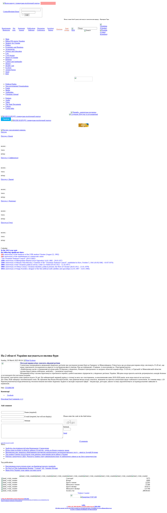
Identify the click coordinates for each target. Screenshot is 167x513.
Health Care (9, 66)
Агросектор (10, 49)
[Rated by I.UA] (75, 497)
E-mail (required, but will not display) (38, 416)
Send (65, 433)
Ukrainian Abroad (11, 94)
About (17, 12)
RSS (7, 74)
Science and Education (13, 51)
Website (27, 421)
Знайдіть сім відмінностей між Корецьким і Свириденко (27, 448)
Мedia (7, 90)
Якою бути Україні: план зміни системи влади (23, 470)
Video (7, 102)
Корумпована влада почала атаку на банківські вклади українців (30, 466)
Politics (8, 45)
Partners (8, 98)
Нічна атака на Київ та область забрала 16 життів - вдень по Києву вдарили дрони (37, 450)
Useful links (9, 108)
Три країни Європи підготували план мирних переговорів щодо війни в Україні (36, 454)
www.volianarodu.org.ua (43, 499)
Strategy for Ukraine (12, 43)
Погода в (7, 223)
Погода (4, 132)
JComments (83, 441)
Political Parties (10, 84)
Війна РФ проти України (15, 41)
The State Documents (13, 104)
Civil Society (10, 55)
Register (12, 12)
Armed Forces (10, 70)
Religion (8, 59)
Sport (7, 72)
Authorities (9, 92)
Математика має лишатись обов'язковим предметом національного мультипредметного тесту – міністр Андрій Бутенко (51, 452)
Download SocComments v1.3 (12, 399)
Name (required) (30, 412)
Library (8, 106)
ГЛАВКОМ (9, 388)
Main (7, 39)
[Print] (26, 360)
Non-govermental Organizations (17, 86)
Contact (6, 12)
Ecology (8, 68)
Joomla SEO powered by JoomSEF (7, 442)
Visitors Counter (83, 493)
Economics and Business (14, 47)
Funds (7, 88)
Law (7, 53)
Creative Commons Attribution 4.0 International (11, 501)
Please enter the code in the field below (77, 416)
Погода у (7, 136)
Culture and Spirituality (13, 62)
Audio (7, 100)
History (8, 64)
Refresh (66, 427)
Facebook (10, 395)
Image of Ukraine (11, 57)
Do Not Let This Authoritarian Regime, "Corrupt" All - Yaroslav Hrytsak (31, 468)
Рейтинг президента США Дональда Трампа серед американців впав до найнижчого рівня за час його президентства (51, 456)
